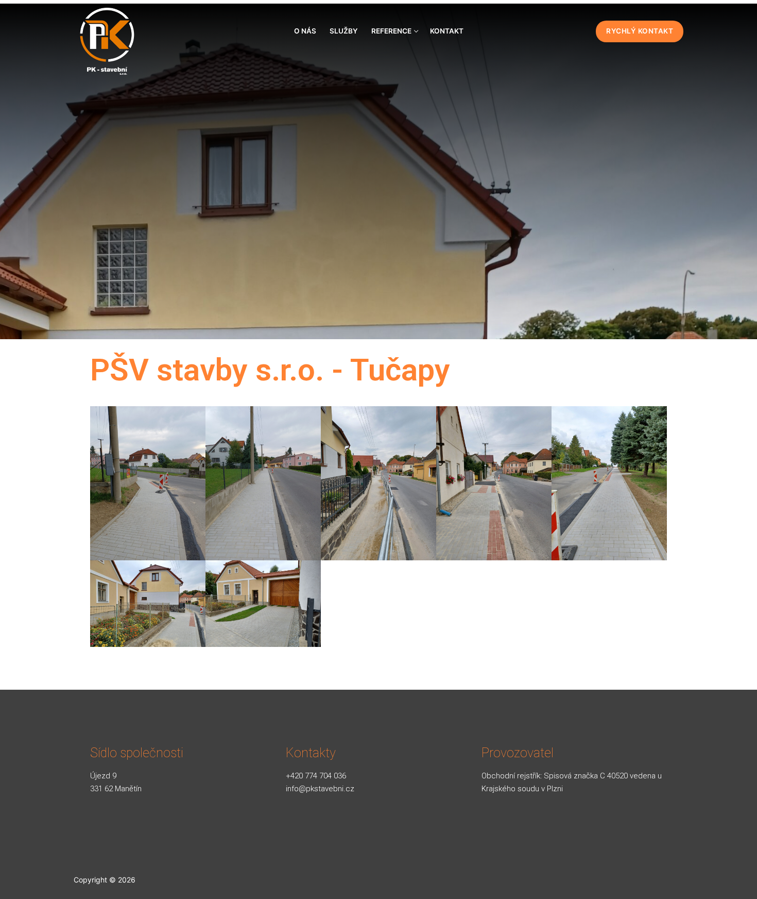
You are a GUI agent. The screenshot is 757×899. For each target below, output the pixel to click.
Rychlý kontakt (639, 31)
